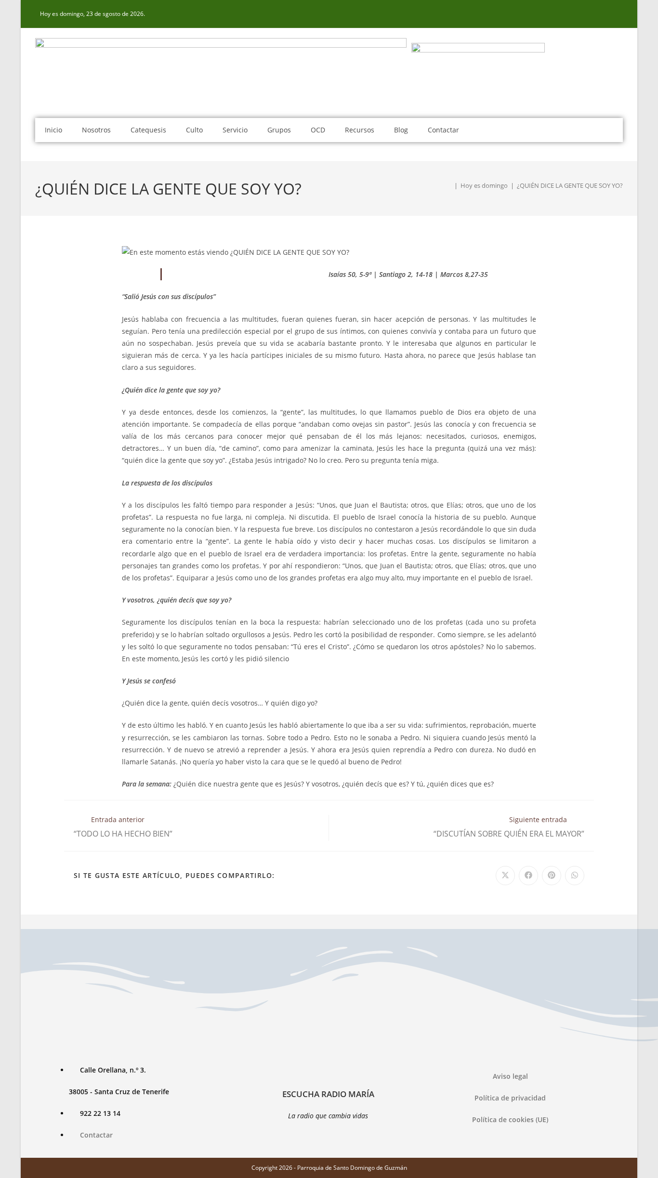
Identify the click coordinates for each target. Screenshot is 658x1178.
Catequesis (148, 129)
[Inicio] (449, 185)
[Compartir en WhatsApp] (574, 875)
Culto (194, 129)
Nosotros (96, 129)
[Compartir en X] (505, 875)
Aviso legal (510, 1076)
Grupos (279, 129)
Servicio (235, 129)
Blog (401, 129)
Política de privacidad (510, 1097)
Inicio (53, 129)
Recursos (359, 129)
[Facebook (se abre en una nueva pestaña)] (617, 14)
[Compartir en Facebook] (528, 875)
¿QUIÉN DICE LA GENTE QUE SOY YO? (570, 185)
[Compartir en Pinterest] (551, 875)
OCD (318, 129)
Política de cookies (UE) (510, 1119)
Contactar (443, 129)
